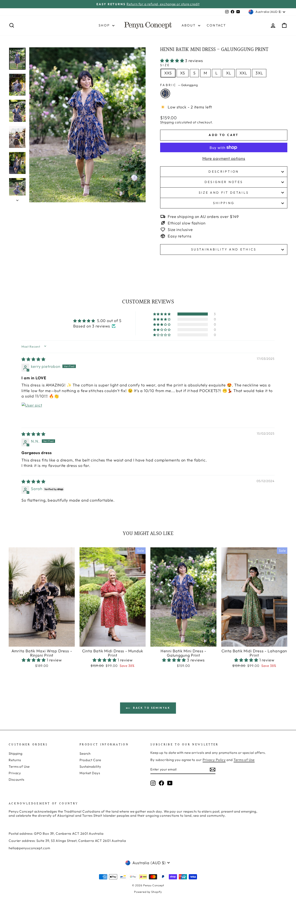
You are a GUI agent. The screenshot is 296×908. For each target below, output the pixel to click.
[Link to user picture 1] (31, 412)
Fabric (179, 85)
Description (223, 171)
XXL (243, 72)
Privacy (15, 773)
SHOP (105, 25)
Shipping (167, 122)
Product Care (90, 760)
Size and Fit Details (224, 193)
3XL (259, 72)
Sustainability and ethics (224, 249)
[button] (172, 60)
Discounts (16, 779)
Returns (15, 760)
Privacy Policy (214, 760)
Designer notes (224, 182)
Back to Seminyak (151, 707)
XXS (168, 72)
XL (228, 72)
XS (182, 72)
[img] (33, 359)
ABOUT (189, 25)
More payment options (223, 158)
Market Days (90, 773)
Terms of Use (19, 766)
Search (85, 753)
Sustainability (90, 766)
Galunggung (165, 93)
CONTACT (216, 25)
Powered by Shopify (148, 891)
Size (165, 65)
